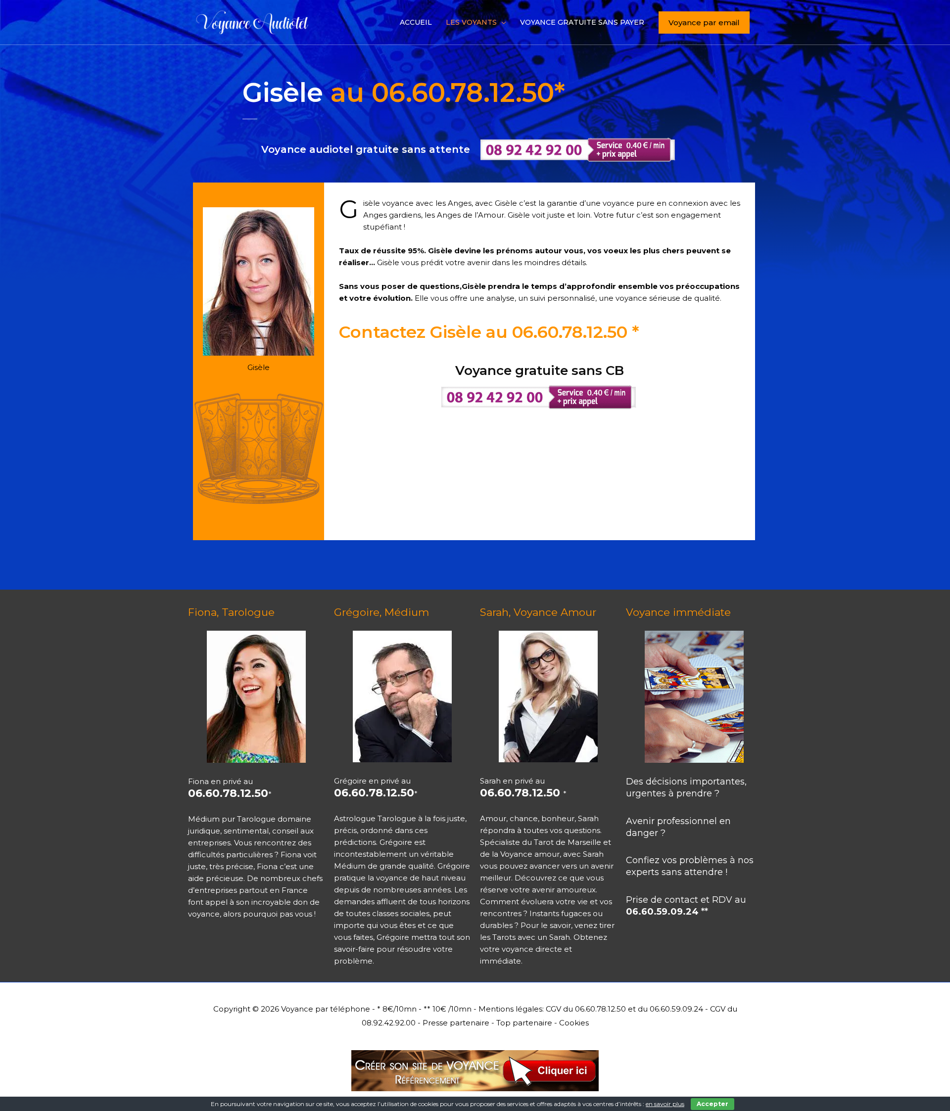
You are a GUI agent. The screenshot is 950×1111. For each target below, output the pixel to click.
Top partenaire (524, 1022)
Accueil (416, 22)
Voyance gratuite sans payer (582, 22)
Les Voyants (471, 22)
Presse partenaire (456, 1022)
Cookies (574, 1022)
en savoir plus (665, 1104)
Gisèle (403, 92)
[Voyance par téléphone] (255, 21)
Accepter (712, 1104)
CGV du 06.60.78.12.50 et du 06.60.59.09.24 (624, 1009)
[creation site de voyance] (475, 1066)
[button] (704, 22)
